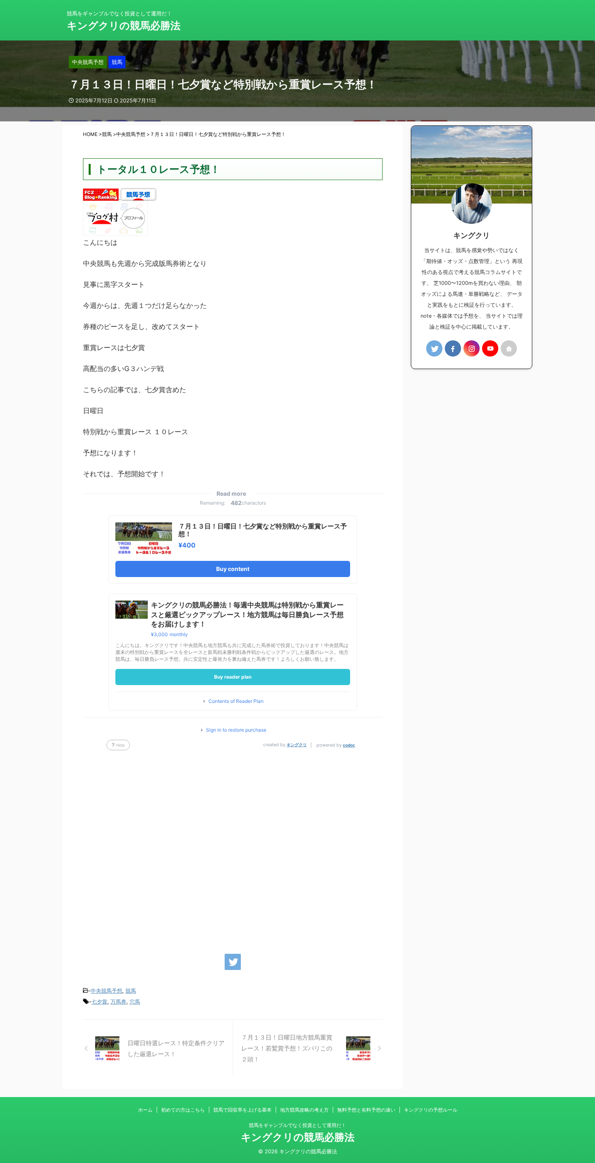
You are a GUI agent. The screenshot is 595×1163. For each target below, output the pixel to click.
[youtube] (490, 348)
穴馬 (135, 1001)
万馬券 (118, 1001)
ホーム (145, 1110)
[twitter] (233, 962)
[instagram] (471, 348)
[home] (509, 348)
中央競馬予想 (106, 990)
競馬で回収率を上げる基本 (242, 1110)
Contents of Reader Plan (236, 701)
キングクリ (297, 744)
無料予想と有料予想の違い (366, 1110)
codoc (349, 745)
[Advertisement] (232, 848)
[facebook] (453, 348)
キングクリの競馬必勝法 (124, 25)
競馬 (130, 990)
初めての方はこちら (183, 1110)
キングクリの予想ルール (430, 1110)
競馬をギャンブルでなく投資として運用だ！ (297, 1125)
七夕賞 (99, 1001)
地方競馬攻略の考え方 (304, 1110)
